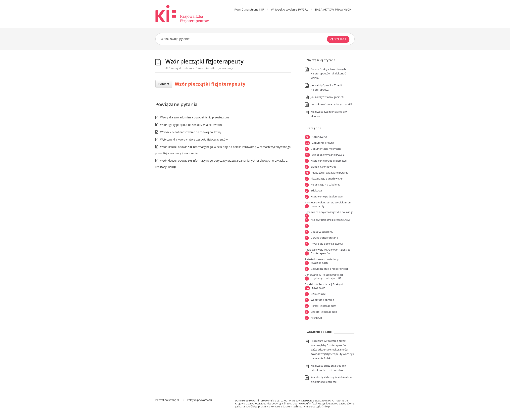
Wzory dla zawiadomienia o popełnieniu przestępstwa (195, 117)
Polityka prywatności (199, 400)
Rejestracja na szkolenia (325, 184)
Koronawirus (320, 137)
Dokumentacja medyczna (326, 148)
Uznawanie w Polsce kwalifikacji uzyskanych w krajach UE (324, 276)
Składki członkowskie (323, 166)
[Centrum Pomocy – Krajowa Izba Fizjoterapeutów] (182, 14)
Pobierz (163, 84)
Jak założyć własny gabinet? (327, 97)
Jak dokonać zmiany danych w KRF (331, 104)
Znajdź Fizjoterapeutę (324, 311)
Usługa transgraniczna (324, 237)
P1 (312, 225)
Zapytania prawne (323, 143)
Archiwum (317, 317)
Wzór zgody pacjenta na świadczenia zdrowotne (191, 125)
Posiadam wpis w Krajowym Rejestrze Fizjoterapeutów (327, 251)
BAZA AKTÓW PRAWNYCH (333, 9)
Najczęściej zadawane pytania (330, 172)
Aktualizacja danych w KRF (326, 178)
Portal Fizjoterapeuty (323, 306)
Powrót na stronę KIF (249, 9)
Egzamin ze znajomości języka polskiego (329, 212)
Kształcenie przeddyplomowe (329, 160)
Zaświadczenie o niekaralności (329, 268)
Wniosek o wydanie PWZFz (289, 9)
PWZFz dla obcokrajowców (327, 243)
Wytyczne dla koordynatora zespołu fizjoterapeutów (194, 139)
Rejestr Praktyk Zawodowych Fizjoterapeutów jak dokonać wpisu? (328, 73)
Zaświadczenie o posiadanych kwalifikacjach (323, 261)
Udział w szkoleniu (322, 231)
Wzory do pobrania (182, 68)
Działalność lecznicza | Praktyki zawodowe (324, 286)
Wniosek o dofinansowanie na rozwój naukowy (190, 132)
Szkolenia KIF (319, 294)
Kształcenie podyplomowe (327, 196)
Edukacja (316, 190)
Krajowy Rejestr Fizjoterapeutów (330, 220)
